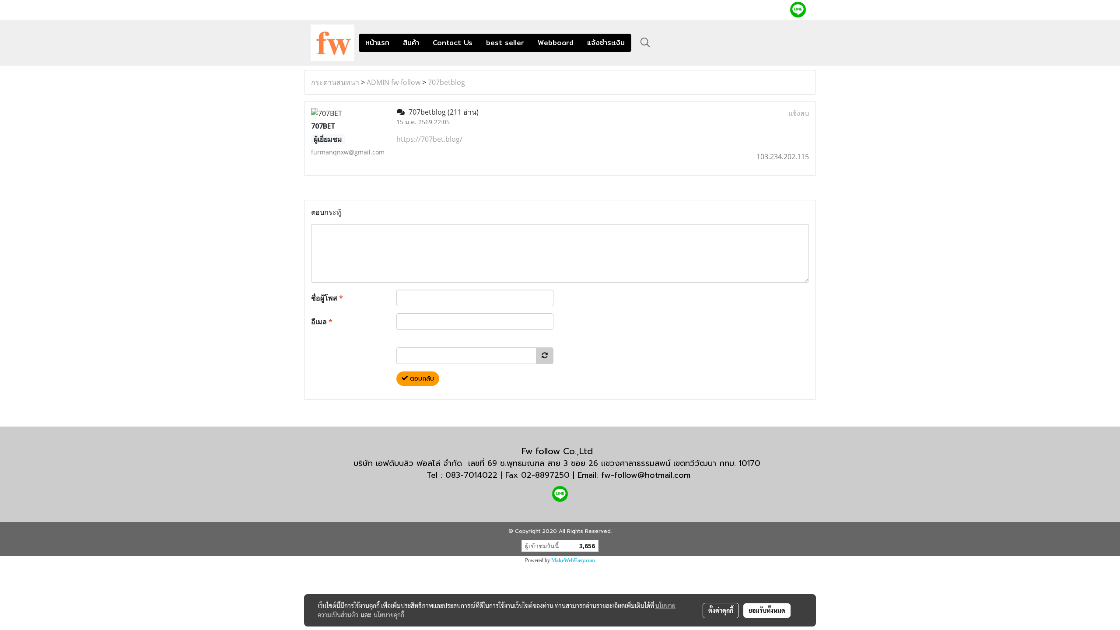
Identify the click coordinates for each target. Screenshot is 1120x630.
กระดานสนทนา (335, 82)
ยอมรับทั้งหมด (767, 610)
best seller (505, 42)
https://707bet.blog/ (429, 139)
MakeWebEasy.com (573, 560)
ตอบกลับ (421, 378)
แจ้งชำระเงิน (606, 42)
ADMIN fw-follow (393, 82)
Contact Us (452, 42)
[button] (645, 42)
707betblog (446, 82)
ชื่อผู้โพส (327, 298)
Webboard (556, 42)
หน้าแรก (377, 42)
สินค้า (411, 42)
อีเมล (321, 321)
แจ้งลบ (798, 113)
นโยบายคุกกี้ (389, 615)
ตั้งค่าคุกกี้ (720, 610)
